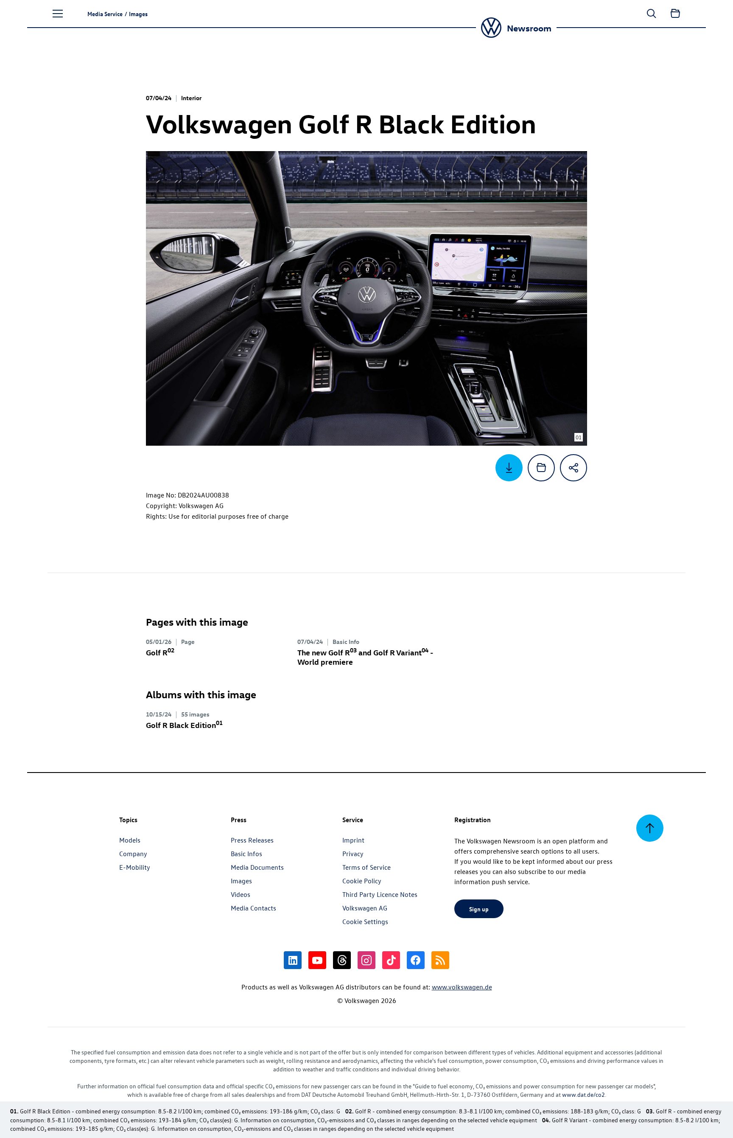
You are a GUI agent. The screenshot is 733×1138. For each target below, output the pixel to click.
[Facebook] (416, 960)
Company (133, 853)
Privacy (353, 853)
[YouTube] (317, 960)
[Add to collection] (541, 467)
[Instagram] (366, 960)
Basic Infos (246, 853)
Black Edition (184, 725)
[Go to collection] (675, 13)
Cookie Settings (365, 921)
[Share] (573, 467)
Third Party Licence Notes (379, 894)
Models (129, 840)
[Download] (509, 467)
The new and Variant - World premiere (365, 656)
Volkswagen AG (364, 908)
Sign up (479, 909)
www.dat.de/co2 (583, 1094)
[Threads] (342, 960)
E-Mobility (134, 867)
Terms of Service (366, 867)
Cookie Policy (361, 881)
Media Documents (257, 867)
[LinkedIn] (293, 960)
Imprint (353, 840)
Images (241, 881)
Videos (240, 894)
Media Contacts (253, 908)
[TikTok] (391, 960)
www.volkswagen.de (462, 987)
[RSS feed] (440, 960)
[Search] (651, 13)
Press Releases (252, 840)
